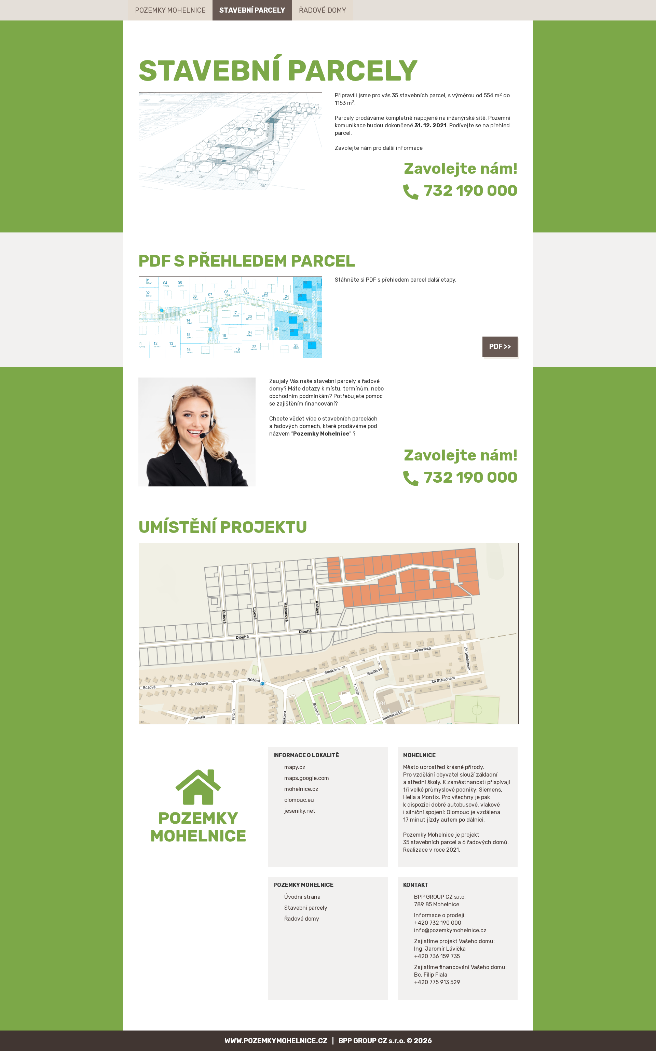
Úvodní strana (302, 897)
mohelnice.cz (301, 789)
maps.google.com (306, 778)
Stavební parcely (252, 10)
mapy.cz (294, 767)
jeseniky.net (299, 811)
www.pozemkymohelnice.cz (275, 1041)
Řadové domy (322, 10)
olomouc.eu (299, 800)
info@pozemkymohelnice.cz (450, 930)
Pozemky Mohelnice (170, 10)
